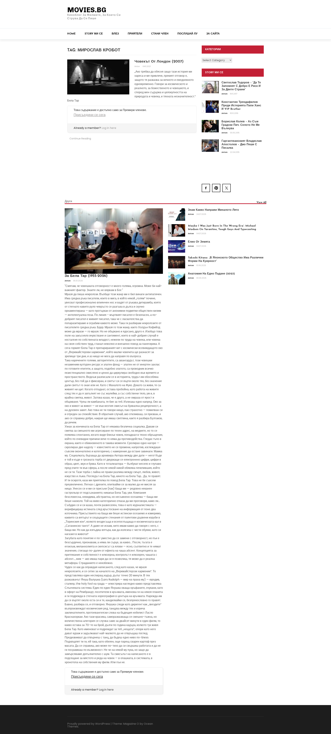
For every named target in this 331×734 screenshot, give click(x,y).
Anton (137, 66)
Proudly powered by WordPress (88, 724)
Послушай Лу (187, 34)
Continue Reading (80, 138)
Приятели (135, 34)
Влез (115, 34)
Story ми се (94, 34)
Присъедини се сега (90, 114)
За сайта (213, 34)
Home (71, 34)
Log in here (109, 128)
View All (261, 202)
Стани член (159, 34)
